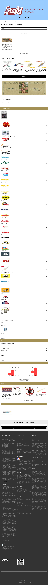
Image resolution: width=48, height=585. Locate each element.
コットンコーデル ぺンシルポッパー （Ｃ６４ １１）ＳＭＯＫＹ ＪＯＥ (7, 69)
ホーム (2, 21)
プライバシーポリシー (41, 573)
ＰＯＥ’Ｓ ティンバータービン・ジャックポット (15, 21)
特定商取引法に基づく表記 (31, 573)
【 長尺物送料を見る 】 (6, 481)
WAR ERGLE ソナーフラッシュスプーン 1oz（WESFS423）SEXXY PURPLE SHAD (41, 70)
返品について (23, 573)
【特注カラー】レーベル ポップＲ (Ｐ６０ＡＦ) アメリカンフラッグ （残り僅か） (18, 70)
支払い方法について (9, 573)
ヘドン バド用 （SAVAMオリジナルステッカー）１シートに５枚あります (7, 395)
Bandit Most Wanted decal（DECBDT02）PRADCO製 (29, 398)
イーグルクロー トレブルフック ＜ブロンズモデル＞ (18, 394)
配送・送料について (17, 573)
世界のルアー (6, 21)
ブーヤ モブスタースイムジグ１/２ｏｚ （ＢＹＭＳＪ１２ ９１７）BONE (29, 70)
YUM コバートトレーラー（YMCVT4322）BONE (41, 395)
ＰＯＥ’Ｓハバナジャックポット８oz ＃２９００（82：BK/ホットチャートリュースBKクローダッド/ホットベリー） (7, 46)
